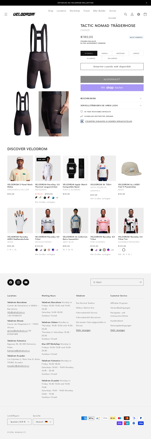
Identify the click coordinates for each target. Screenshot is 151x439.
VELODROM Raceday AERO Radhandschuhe (18, 238)
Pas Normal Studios (85, 303)
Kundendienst (116, 320)
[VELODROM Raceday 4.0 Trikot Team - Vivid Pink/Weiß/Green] (119, 250)
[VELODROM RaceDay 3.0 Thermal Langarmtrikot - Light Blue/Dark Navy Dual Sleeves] (53, 198)
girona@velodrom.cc (17, 330)
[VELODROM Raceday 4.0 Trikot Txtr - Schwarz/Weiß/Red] (123, 250)
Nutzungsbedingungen (120, 325)
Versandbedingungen (120, 307)
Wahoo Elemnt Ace (85, 307)
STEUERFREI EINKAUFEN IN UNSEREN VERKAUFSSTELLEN (108, 121)
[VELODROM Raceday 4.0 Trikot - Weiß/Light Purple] (40, 250)
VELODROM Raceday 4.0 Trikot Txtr (130, 238)
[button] (6, 14)
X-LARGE (94, 59)
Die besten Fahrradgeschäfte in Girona (91, 324)
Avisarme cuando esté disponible (112, 66)
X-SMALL (91, 54)
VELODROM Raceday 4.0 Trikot (47, 238)
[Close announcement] (146, 3)
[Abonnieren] (140, 282)
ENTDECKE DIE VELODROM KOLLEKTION (75, 3)
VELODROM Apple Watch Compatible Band (75, 185)
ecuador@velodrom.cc (18, 365)
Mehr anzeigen (83, 330)
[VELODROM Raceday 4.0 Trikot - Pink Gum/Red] (48, 250)
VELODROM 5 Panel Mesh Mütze (20, 185)
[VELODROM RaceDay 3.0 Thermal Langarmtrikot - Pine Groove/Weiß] (44, 198)
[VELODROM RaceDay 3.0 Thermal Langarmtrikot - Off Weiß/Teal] (40, 198)
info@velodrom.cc (16, 312)
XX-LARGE (115, 59)
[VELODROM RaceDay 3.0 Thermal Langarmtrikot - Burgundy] (48, 198)
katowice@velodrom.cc (18, 350)
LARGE (138, 54)
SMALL (107, 54)
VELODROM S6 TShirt (100, 184)
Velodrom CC (20, 432)
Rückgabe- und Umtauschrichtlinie (119, 314)
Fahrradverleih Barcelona (88, 317)
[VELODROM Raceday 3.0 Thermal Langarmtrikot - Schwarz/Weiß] (36, 198)
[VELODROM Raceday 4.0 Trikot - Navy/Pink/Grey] (53, 250)
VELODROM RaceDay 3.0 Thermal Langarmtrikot (47, 185)
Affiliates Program (119, 303)
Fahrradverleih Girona (86, 312)
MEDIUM (122, 54)
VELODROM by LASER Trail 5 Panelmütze (128, 185)
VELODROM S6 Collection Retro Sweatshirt (75, 238)
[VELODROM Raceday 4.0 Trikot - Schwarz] (36, 250)
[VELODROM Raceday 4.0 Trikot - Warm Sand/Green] (44, 250)
